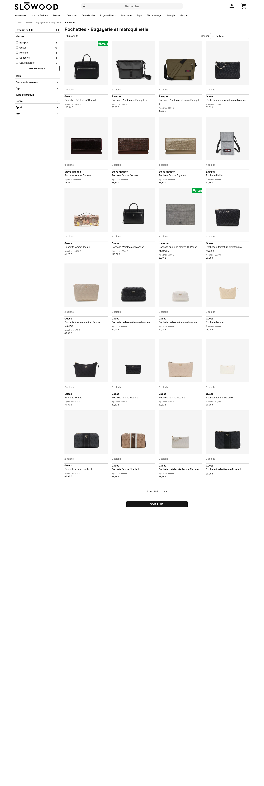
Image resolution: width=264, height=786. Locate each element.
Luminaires (126, 15)
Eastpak (116, 96)
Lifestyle (171, 15)
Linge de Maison (108, 15)
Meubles (57, 15)
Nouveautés (20, 15)
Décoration (71, 15)
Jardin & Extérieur (39, 15)
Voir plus (156, 504)
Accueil (18, 22)
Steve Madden (72, 171)
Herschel (164, 243)
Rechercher (132, 6)
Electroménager (154, 15)
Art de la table (88, 15)
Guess (68, 96)
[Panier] (244, 6)
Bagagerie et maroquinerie (48, 22)
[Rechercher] (84, 6)
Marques (184, 15)
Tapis (139, 15)
